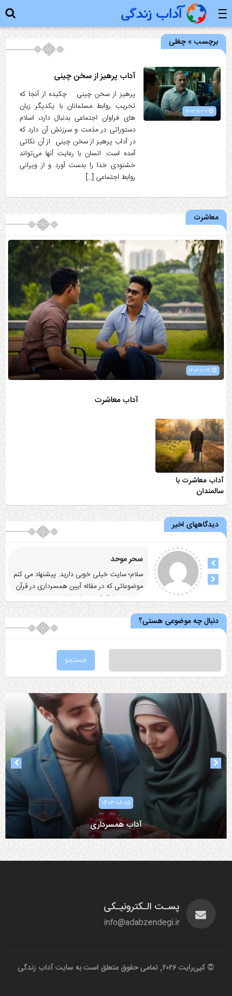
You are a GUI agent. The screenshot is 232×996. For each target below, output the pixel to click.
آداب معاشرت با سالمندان (200, 486)
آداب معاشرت (116, 400)
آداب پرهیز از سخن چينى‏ (94, 76)
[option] (116, 766)
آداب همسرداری (116, 825)
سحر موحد (127, 559)
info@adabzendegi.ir (142, 922)
